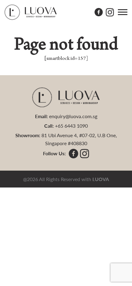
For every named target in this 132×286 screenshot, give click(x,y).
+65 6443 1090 (71, 126)
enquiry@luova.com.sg (73, 116)
